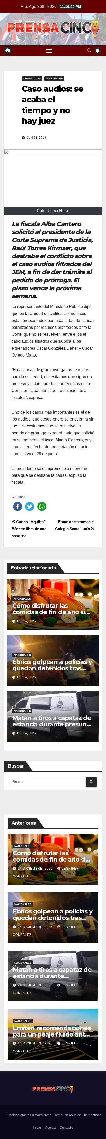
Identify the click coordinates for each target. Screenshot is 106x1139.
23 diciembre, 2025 (36, 1043)
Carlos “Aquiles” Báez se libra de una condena (29, 529)
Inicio (37, 1127)
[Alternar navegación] (49, 50)
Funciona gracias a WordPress (29, 1115)
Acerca (50, 1127)
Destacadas (32, 78)
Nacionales (54, 78)
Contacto (66, 1127)
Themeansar (91, 1115)
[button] (89, 50)
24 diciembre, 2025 (36, 868)
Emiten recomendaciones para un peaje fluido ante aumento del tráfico (52, 1034)
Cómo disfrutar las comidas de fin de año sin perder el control (50, 612)
